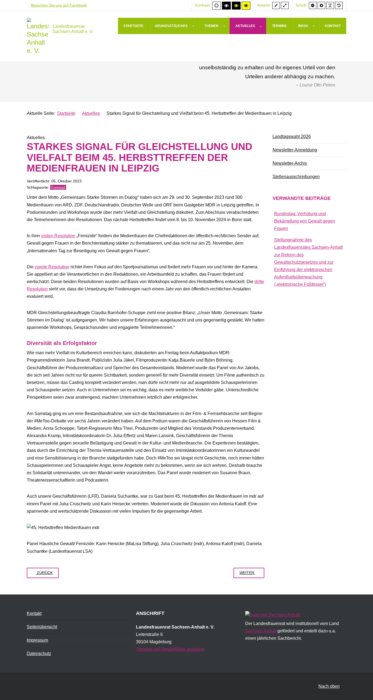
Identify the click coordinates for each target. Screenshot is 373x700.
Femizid (58, 187)
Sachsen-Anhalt (260, 631)
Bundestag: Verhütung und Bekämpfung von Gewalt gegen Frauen (304, 221)
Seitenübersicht (42, 626)
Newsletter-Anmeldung (295, 150)
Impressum (37, 640)
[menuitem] (133, 26)
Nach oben (329, 686)
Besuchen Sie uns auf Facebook (59, 5)
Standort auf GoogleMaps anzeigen (170, 649)
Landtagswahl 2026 (292, 136)
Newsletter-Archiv (290, 163)
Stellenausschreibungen (296, 176)
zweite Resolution (52, 267)
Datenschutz (39, 653)
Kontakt (34, 613)
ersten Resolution (58, 235)
